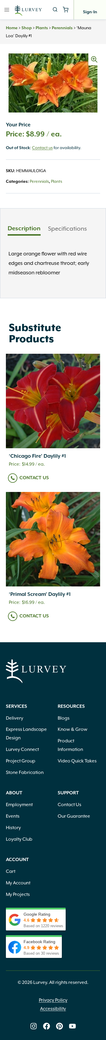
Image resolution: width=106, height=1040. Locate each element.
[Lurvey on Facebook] (46, 1026)
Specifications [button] (67, 228)
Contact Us (34, 478)
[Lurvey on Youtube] (72, 1026)
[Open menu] (6, 9)
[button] (94, 59)
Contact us (42, 147)
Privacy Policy (53, 1000)
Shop (26, 28)
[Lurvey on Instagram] (33, 1026)
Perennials (62, 28)
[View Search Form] (55, 9)
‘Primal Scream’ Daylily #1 (40, 594)
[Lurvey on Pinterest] (59, 1026)
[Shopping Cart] (65, 9)
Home (12, 28)
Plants (42, 28)
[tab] (24, 229)
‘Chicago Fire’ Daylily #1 (37, 456)
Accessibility (53, 1008)
